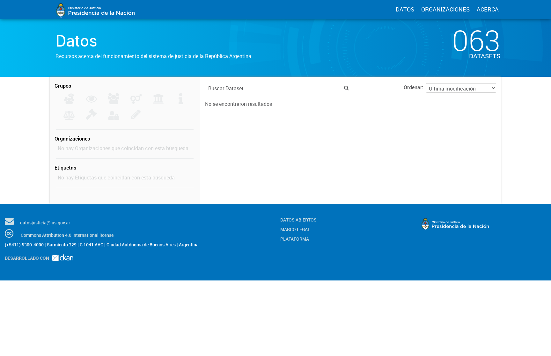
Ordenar (413, 87)
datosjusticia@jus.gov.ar (45, 223)
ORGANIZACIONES (445, 9)
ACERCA (488, 9)
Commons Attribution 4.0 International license (67, 235)
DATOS (405, 9)
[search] (346, 87)
